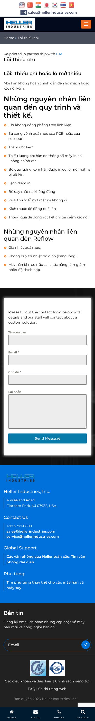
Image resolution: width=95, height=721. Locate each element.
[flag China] (30, 5)
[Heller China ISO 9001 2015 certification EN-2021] (57, 668)
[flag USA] (22, 5)
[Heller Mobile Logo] (19, 24)
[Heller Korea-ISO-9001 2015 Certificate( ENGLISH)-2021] (38, 668)
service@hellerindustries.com (33, 536)
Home (9, 38)
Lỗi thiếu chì (28, 38)
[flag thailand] (63, 5)
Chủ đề (14, 372)
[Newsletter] (85, 644)
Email (13, 352)
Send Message (47, 438)
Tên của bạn (17, 332)
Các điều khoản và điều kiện (28, 681)
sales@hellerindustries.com (52, 12)
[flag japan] (46, 5)
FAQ (31, 689)
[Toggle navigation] (86, 24)
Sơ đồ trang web (52, 689)
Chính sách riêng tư (71, 681)
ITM (59, 54)
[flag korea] (55, 5)
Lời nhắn (14, 392)
